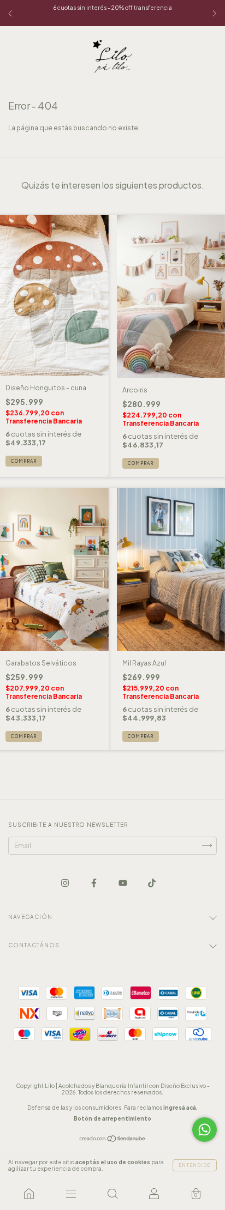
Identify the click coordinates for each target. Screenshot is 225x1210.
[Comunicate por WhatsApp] (204, 1129)
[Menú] (70, 1193)
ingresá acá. (180, 1107)
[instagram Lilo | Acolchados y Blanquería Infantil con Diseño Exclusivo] (65, 883)
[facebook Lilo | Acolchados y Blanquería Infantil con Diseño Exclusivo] (94, 883)
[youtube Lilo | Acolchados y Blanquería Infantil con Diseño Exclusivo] (123, 883)
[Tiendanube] (113, 1140)
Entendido (195, 1165)
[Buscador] (112, 1193)
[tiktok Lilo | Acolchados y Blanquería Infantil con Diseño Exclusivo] (152, 883)
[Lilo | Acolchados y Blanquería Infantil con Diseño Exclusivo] (29, 1193)
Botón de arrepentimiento (112, 1118)
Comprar (24, 461)
